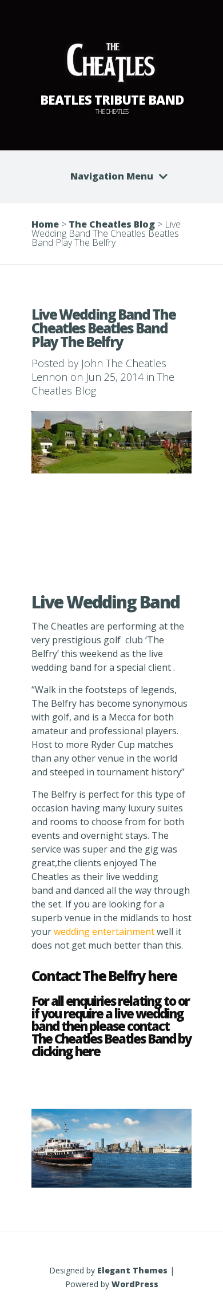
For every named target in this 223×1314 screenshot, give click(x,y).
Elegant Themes (132, 1270)
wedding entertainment (105, 931)
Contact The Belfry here (104, 975)
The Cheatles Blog (112, 224)
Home (45, 224)
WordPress (135, 1284)
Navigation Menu (111, 176)
